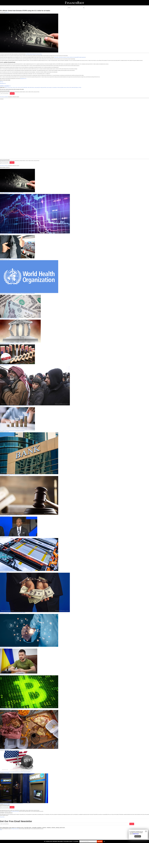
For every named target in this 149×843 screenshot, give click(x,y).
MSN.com (1, 81)
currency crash (14, 87)
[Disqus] (74, 114)
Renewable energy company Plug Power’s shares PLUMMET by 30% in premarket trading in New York (16, 233)
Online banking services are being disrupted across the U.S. (9, 647)
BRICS (6, 87)
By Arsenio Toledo (7, 709)
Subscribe (100, 841)
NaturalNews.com (3, 83)
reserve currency (66, 87)
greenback (44, 87)
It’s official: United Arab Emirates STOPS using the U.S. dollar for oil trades (11, 192)
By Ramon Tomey (7, 259)
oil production (54, 87)
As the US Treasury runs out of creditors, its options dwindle (9, 318)
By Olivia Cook (6, 750)
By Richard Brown (7, 516)
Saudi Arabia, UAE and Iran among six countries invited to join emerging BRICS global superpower (69, 57)
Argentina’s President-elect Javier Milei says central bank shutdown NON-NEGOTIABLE (14, 474)
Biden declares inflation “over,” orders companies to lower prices (10, 364)
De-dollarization (24, 87)
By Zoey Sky (6, 234)
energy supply (36, 87)
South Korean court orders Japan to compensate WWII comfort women (11, 515)
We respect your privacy (15, 811)
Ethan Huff (6, 12)
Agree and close (137, 836)
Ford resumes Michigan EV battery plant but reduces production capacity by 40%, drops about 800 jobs (16, 571)
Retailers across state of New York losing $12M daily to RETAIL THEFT (11, 258)
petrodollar (61, 87)
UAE (70, 87)
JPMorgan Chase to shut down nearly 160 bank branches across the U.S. (11, 803)
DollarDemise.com (23, 78)
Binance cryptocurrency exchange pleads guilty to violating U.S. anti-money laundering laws (14, 708)
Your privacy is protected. (4, 96)
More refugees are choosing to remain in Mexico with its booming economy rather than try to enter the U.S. (16, 405)
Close (1, 829)
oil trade (58, 87)
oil (51, 87)
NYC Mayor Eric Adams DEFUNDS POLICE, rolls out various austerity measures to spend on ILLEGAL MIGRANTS (18, 536)
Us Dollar (79, 87)
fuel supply (41, 87)
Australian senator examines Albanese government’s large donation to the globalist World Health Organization (17, 293)
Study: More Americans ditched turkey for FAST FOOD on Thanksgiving (11, 749)
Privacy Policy (136, 833)
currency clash (10, 87)
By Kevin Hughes (7, 674)
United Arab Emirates (74, 87)
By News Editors (6, 319)
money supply (49, 87)
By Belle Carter (6, 431)
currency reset (19, 87)
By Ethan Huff (6, 193)
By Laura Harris (6, 406)
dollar (28, 87)
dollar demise (32, 87)
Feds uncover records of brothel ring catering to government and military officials (12, 612)
